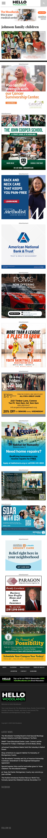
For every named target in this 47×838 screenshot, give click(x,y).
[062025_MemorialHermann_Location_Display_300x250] (23, 570)
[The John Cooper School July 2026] (23, 169)
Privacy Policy (25, 667)
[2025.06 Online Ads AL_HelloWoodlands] (23, 416)
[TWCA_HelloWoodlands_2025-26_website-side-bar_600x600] (23, 661)
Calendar (13, 667)
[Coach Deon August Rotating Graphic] (23, 367)
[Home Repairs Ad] (23, 465)
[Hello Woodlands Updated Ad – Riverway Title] (23, 500)
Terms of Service (38, 667)
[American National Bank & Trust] (23, 268)
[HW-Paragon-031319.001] (23, 611)
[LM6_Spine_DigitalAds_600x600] (23, 219)
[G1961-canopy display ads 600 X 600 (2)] (23, 109)
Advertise (13, 671)
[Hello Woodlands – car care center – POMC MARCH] (23, 317)
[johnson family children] (23, 58)
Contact (23, 671)
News (4, 667)
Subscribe (33, 671)
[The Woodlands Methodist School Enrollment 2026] (23, 535)
